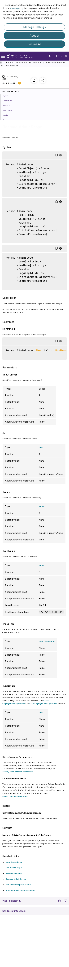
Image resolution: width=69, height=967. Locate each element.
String (42, 506)
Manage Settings (34, 27)
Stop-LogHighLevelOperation (43, 703)
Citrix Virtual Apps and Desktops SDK (23, 62)
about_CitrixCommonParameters (17, 772)
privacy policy (16, 8)
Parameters (7, 110)
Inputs (5, 115)
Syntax (5, 96)
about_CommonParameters (15, 796)
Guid (41, 447)
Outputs (6, 120)
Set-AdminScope (14, 873)
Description (7, 101)
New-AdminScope (14, 862)
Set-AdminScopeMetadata (18, 884)
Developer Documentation (26, 56)
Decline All (34, 44)
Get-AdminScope (14, 868)
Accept (34, 35)
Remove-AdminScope (16, 879)
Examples (6, 105)
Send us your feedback (14, 911)
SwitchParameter (47, 641)
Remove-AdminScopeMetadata (20, 890)
